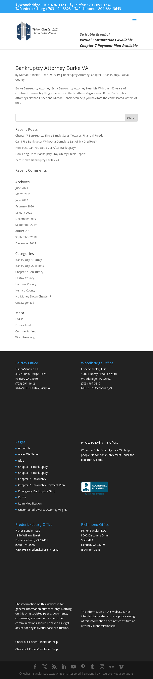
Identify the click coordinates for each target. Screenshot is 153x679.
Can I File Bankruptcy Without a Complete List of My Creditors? (56, 141)
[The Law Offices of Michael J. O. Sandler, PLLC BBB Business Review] (94, 494)
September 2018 (26, 237)
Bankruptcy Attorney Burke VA (51, 67)
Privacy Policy (90, 442)
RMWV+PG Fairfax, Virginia (32, 388)
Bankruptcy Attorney (76, 75)
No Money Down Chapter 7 (33, 296)
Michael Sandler (29, 75)
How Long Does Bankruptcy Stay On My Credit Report (50, 154)
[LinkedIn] (63, 666)
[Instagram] (102, 666)
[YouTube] (73, 666)
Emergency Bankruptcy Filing (36, 491)
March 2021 (23, 194)
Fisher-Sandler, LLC (27, 369)
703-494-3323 (59, 8)
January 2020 (23, 212)
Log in (19, 319)
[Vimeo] (121, 666)
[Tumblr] (92, 666)
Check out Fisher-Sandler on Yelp (36, 642)
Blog (21, 460)
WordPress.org (24, 337)
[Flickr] (111, 666)
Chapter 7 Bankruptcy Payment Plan (41, 485)
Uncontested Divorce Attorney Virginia (42, 509)
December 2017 (25, 243)
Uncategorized (24, 302)
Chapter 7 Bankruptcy (105, 75)
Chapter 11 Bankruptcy (33, 467)
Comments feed (25, 331)
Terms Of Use (109, 442)
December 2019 (25, 219)
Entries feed (23, 325)
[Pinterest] (82, 666)
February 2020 (24, 206)
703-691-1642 (100, 4)
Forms (22, 497)
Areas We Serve (28, 454)
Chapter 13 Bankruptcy (33, 473)
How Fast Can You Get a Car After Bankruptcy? (45, 148)
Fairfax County (24, 278)
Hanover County (25, 284)
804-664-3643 (109, 8)
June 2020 (21, 200)
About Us (24, 448)
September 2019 (26, 225)
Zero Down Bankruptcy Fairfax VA (37, 160)
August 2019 (23, 231)
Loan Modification (30, 503)
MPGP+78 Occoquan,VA (96, 388)
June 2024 (21, 188)
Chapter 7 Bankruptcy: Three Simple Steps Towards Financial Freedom (60, 135)
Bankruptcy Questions (29, 266)
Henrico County (25, 290)
